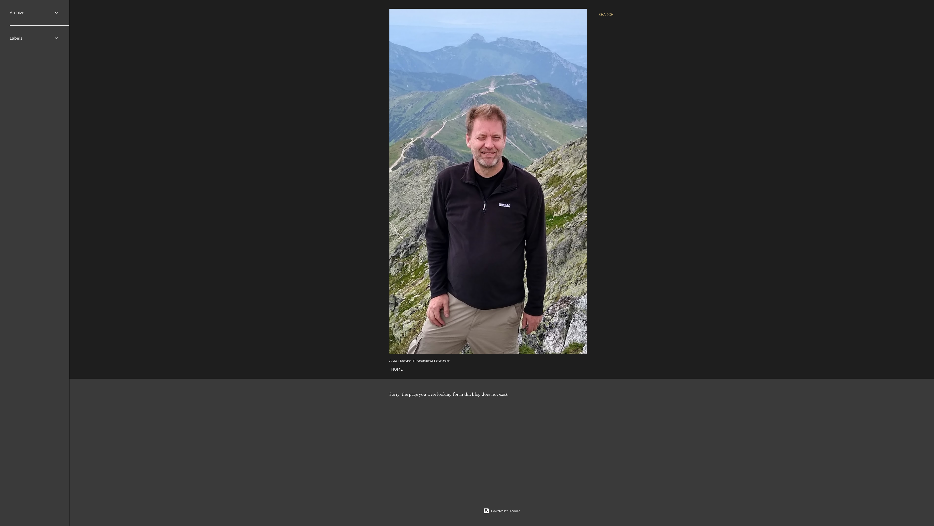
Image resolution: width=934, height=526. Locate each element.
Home (397, 369)
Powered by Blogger (505, 511)
